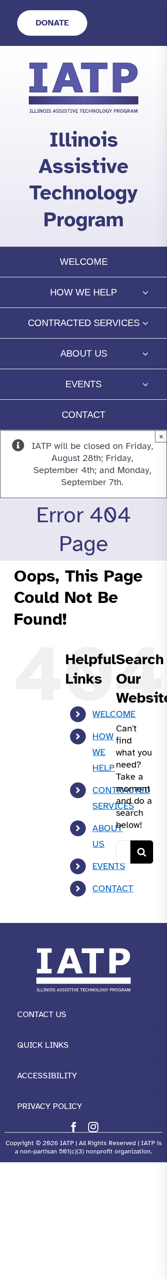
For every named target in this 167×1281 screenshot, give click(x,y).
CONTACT (112, 888)
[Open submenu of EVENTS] (145, 384)
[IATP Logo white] (83, 946)
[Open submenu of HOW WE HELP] (145, 292)
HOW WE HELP (103, 752)
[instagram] (93, 1127)
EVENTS (108, 866)
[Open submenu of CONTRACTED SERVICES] (145, 323)
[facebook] (74, 1127)
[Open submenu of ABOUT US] (145, 354)
